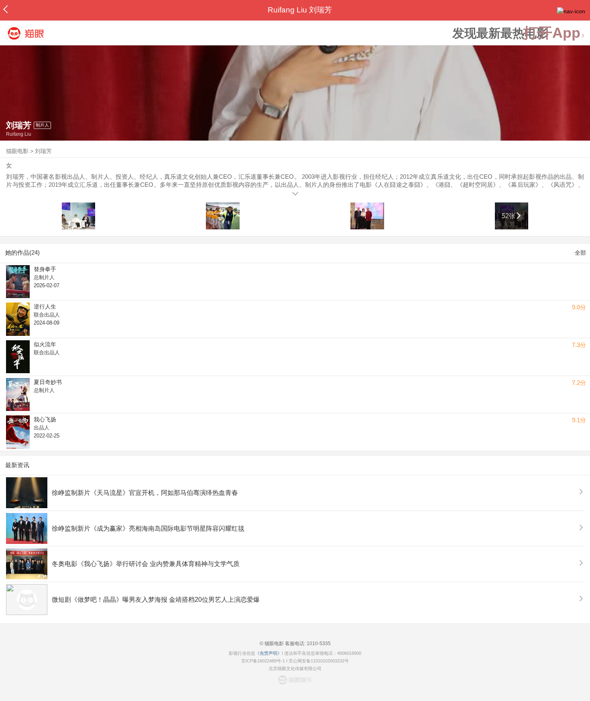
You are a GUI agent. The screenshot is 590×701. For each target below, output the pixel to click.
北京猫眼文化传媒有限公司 (295, 668)
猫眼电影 (17, 151)
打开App (551, 33)
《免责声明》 (268, 653)
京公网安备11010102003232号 (319, 660)
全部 (580, 252)
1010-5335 (318, 643)
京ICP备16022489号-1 (263, 660)
